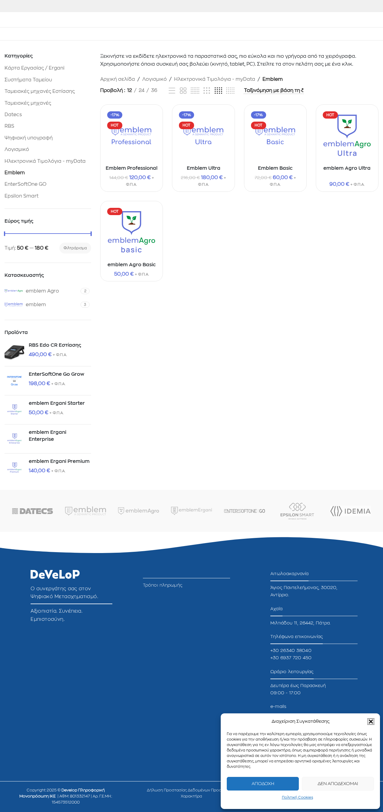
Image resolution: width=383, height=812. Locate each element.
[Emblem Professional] (131, 135)
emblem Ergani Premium (59, 461)
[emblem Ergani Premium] (14, 468)
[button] (371, 722)
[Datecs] (32, 511)
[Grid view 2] (183, 91)
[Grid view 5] (230, 91)
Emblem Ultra (203, 168)
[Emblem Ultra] (203, 135)
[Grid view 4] (218, 91)
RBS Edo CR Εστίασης (55, 345)
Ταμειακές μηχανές (28, 103)
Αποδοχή (263, 783)
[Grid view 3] (206, 91)
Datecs (13, 114)
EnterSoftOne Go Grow (56, 374)
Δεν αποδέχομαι (338, 783)
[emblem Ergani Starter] (14, 410)
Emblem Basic (275, 168)
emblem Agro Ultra (347, 168)
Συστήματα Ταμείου (28, 79)
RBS (9, 126)
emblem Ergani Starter (57, 403)
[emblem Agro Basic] (131, 232)
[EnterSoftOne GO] (244, 511)
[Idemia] (350, 511)
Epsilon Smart (21, 196)
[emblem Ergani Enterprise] (14, 439)
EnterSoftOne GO (25, 184)
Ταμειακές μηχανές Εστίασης (40, 91)
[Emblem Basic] (275, 135)
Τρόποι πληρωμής (162, 585)
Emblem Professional (131, 168)
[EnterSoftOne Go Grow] (14, 381)
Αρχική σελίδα (117, 79)
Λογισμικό (17, 149)
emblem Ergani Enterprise (47, 435)
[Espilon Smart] (297, 511)
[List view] (172, 91)
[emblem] (85, 511)
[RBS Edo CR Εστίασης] (14, 352)
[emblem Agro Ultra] (347, 135)
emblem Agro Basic (131, 264)
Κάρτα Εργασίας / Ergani (34, 68)
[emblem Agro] (138, 511)
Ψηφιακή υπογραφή (29, 138)
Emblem (15, 172)
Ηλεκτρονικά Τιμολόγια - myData (45, 161)
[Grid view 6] (195, 91)
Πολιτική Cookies (297, 797)
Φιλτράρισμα (75, 248)
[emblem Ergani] (191, 511)
